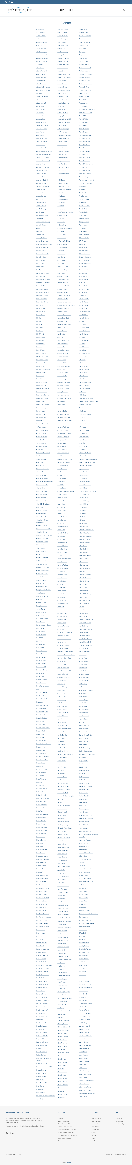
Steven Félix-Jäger (85, 825)
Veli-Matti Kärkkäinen (85, 1007)
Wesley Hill (82, 1064)
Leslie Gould (61, 950)
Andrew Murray (41, 173)
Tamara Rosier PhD (85, 869)
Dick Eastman (40, 837)
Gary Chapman (62, 32)
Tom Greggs (82, 968)
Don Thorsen (40, 853)
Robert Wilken (83, 597)
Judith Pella (61, 693)
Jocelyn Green (62, 498)
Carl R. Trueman (41, 437)
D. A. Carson (40, 615)
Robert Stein (83, 587)
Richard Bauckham (85, 485)
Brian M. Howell (41, 382)
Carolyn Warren (41, 446)
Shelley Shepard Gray (85, 751)
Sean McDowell (84, 716)
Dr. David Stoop (41, 894)
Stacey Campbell (84, 770)
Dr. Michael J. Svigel (42, 914)
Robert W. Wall (83, 591)
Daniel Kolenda (41, 663)
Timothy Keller (83, 955)
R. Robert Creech (84, 424)
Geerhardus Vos (62, 45)
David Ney (39, 766)
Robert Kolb (82, 571)
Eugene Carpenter (42, 1036)
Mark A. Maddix (62, 1046)
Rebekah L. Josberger (85, 465)
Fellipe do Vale (41, 1055)
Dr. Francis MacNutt (42, 898)
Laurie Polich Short (63, 918)
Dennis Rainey (41, 817)
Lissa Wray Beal (62, 985)
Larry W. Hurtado (62, 892)
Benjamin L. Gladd (42, 289)
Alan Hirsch (40, 68)
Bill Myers (39, 331)
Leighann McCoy (62, 940)
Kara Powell (61, 719)
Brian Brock (40, 376)
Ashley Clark (40, 235)
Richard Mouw (83, 498)
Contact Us (118, 1118)
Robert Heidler (83, 552)
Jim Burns (60, 472)
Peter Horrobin (83, 366)
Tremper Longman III (85, 987)
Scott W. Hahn (83, 712)
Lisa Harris (60, 969)
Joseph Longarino (63, 668)
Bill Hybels (39, 324)
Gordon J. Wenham (63, 90)
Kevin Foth (60, 802)
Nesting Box (95, 1129)
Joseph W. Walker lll (64, 671)
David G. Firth (40, 731)
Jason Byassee (62, 369)
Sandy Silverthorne (85, 677)
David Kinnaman (41, 753)
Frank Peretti (40, 1086)
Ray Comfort (83, 449)
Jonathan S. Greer (63, 648)
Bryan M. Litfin (41, 417)
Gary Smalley (61, 39)
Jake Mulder (61, 273)
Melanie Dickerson (85, 90)
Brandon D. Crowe (42, 356)
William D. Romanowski (86, 1080)
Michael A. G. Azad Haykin (87, 109)
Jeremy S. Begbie (63, 437)
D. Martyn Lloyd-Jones (43, 625)
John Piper (60, 584)
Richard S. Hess (84, 504)
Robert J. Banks (84, 558)
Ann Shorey (40, 212)
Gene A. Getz (61, 48)
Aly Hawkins (40, 113)
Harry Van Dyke (62, 164)
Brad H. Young (41, 350)
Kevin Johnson (62, 809)
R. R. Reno (82, 421)
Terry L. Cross (83, 901)
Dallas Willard (40, 631)
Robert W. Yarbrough (85, 594)
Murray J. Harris (84, 222)
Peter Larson (83, 372)
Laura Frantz (61, 898)
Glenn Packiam (62, 84)
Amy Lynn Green (41, 138)
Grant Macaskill (62, 100)
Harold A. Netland (63, 148)
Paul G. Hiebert (83, 334)
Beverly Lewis (40, 311)
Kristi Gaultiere (62, 854)
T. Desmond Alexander (86, 859)
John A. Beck (61, 510)
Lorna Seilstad (61, 1004)
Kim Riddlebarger (63, 822)
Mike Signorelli (83, 196)
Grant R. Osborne (63, 103)
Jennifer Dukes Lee (63, 417)
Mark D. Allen (61, 1065)
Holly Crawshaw (62, 199)
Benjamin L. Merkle (42, 292)
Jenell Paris (61, 404)
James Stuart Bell (63, 318)
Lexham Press (61, 953)
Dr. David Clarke (41, 891)
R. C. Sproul (82, 411)
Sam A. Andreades (84, 652)
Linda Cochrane (62, 956)
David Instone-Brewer (43, 744)
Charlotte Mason (41, 494)
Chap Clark (40, 462)
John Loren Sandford (64, 558)
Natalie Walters (83, 247)
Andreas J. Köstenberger (44, 151)
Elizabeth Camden (42, 971)
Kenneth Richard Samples (65, 796)
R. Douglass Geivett (85, 414)
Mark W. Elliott (62, 1094)
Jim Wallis (60, 485)
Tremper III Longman (85, 984)
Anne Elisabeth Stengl (43, 222)
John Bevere (61, 520)
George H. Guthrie (63, 58)
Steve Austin (82, 799)
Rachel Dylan (83, 433)
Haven (93, 1138)
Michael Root (83, 167)
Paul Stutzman (83, 356)
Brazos (94, 1135)
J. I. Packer (60, 231)
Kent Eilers (60, 799)
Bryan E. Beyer (41, 414)
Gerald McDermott (63, 74)
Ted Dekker (82, 888)
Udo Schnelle (83, 1000)
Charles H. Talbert (42, 478)
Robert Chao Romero (86, 533)
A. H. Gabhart (40, 32)
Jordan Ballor (61, 661)
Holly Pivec (61, 202)
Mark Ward (60, 1097)
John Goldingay (62, 549)
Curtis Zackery (41, 612)
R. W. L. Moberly (84, 430)
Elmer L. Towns (41, 994)
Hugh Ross (60, 206)
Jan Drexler (61, 334)
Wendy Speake (83, 1055)
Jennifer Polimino (63, 427)
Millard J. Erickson (84, 206)
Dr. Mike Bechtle (41, 920)
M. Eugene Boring (63, 1030)
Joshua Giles (61, 680)
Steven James (83, 828)
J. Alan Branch (62, 215)
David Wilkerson (41, 779)
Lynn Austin (61, 1017)
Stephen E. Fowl (84, 789)
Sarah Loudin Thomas (85, 690)
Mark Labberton (62, 1085)
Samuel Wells (83, 664)
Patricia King (83, 308)
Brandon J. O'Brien (42, 363)
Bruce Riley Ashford (42, 404)
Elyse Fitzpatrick (41, 997)
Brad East (39, 347)
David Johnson (41, 750)
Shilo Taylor (82, 757)
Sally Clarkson (83, 648)
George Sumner (62, 68)
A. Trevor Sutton (41, 42)
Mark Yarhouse (83, 32)
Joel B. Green (61, 504)
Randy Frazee (83, 446)
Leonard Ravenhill (63, 947)
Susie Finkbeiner (84, 846)
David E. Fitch (40, 715)
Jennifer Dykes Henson (64, 421)
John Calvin (61, 536)
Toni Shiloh (82, 971)
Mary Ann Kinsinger (85, 42)
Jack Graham (61, 257)
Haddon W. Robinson (64, 135)
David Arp (39, 702)
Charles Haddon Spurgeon (44, 481)
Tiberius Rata (83, 930)
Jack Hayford (61, 260)
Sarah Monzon (83, 693)
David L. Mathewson (42, 756)
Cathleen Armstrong (42, 456)
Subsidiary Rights (120, 1124)
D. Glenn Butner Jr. (42, 619)
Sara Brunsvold (83, 680)
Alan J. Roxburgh (41, 71)
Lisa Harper (61, 966)
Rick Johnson (83, 510)
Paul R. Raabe (83, 350)
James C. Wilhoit (62, 276)
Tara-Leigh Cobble (85, 878)
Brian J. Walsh (40, 379)
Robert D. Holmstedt (85, 536)
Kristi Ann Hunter (62, 850)
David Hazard (40, 737)
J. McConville (61, 238)
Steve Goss (82, 805)
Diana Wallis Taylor (42, 830)
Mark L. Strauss (62, 1081)
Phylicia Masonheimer (86, 398)
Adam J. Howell (41, 55)
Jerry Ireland (61, 440)
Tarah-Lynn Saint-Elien (86, 882)
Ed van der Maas (41, 943)
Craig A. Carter (41, 580)
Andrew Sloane (41, 183)
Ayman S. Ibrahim (42, 241)
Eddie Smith (40, 946)
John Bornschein (62, 526)
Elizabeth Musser (41, 981)
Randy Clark (82, 443)
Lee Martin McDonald (64, 927)
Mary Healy (82, 52)
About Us (61, 1118)
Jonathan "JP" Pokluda (64, 632)
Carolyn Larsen (41, 443)
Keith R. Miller (61, 767)
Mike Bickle (82, 186)
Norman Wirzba (84, 289)
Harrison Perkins (62, 157)
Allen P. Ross (40, 106)
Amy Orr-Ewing (41, 141)
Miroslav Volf (83, 209)
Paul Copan (82, 324)
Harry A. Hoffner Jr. (63, 161)
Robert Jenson (83, 562)
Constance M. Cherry (43, 567)
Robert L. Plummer (85, 578)
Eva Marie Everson (42, 1042)
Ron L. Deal (82, 610)
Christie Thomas (41, 526)
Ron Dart (81, 607)
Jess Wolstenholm (63, 453)
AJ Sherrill (39, 64)
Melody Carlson (84, 97)
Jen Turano (61, 401)
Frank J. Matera (41, 1073)
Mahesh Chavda (62, 1036)
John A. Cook (61, 514)
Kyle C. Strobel (62, 860)
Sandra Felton (83, 671)
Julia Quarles (61, 696)
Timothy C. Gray (84, 946)
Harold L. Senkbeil (63, 151)
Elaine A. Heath (41, 959)
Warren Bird (82, 1039)
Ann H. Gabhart (41, 206)
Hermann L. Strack (63, 186)
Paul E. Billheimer (84, 331)
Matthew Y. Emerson (85, 84)
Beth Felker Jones (42, 302)
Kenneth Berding (62, 783)
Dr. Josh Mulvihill (41, 904)
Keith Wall (60, 770)
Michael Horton (84, 129)
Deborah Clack (41, 795)
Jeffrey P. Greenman (64, 398)
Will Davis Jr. (83, 1068)
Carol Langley (40, 440)
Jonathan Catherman (64, 639)
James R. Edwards (63, 308)
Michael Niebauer (84, 151)
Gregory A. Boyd (62, 113)
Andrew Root (40, 177)
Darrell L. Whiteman (42, 686)
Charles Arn (40, 465)
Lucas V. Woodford (63, 1011)
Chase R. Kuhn (41, 498)
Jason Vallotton (62, 376)
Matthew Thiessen (84, 77)
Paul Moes (82, 344)
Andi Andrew (40, 145)
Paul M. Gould (83, 340)
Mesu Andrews (83, 103)
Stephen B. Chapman (85, 786)
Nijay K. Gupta (83, 279)
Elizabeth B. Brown (42, 968)
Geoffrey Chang (62, 52)
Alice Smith (40, 93)
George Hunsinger (63, 64)
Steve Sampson (84, 809)
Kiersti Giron (61, 815)
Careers (60, 1141)
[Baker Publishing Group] (18, 10)
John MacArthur (62, 568)
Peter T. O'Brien (84, 385)
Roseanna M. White (85, 623)
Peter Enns (82, 360)
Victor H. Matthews (85, 1013)
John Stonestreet (63, 603)
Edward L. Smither (42, 955)
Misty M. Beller (83, 212)
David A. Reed (40, 696)
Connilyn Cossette (42, 564)
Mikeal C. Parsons (84, 199)
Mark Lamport (62, 1088)
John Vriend (61, 610)
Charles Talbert (41, 488)
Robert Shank (83, 584)
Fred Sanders (40, 1092)
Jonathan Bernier (63, 635)
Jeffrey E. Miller (62, 392)
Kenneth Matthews (63, 786)
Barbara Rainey (41, 250)
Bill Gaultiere (40, 315)
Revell (93, 1141)
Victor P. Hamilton (84, 1016)
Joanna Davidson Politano (65, 491)
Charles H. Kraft (41, 475)
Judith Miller (61, 690)
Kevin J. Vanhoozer (63, 805)
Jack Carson (61, 254)
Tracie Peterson (84, 981)
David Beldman (41, 708)
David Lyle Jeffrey (42, 760)
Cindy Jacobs (40, 548)
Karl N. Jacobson (62, 735)
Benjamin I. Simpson (43, 283)
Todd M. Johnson (84, 962)
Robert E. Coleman (85, 539)
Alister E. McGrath (42, 97)
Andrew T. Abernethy (43, 186)
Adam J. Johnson (42, 58)
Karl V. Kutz (61, 738)
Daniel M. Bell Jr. (41, 670)
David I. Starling (41, 740)
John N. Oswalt (62, 578)
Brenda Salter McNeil (43, 369)
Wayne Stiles (83, 1052)
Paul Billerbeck (83, 321)
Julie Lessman (62, 706)
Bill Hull (38, 321)
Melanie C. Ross (84, 87)
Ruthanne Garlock (84, 635)
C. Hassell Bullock (42, 424)
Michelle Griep (83, 177)
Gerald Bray (61, 71)
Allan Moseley (40, 100)
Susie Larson (83, 850)
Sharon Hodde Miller (85, 735)
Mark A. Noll (61, 1049)
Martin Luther (83, 39)
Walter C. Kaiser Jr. (85, 1032)
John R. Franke (62, 587)
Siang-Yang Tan (83, 761)
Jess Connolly (62, 449)
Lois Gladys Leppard (63, 992)
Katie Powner (61, 761)
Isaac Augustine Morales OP (66, 212)
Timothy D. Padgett (85, 949)
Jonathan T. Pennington (65, 652)
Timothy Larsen (84, 959)
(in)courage (40, 29)
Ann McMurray (41, 209)
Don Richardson (41, 850)
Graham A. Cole (62, 97)
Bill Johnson (40, 328)
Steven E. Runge (84, 822)
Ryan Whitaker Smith (85, 642)
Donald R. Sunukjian (42, 859)
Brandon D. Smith (42, 360)
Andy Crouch (40, 190)
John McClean (62, 574)
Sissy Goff (82, 764)
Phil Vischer (82, 392)
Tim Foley (82, 936)
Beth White (39, 305)
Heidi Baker (61, 180)
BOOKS (70, 10)
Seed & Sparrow (96, 1121)
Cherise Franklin (41, 501)
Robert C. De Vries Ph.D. (86, 530)
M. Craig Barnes (62, 1024)
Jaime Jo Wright (62, 270)
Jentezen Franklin (63, 430)
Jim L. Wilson (61, 478)
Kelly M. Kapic (62, 777)
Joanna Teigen (62, 494)
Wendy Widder (83, 1058)
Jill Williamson (62, 469)
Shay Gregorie (83, 741)
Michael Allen (83, 116)
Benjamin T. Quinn (42, 295)
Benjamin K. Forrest (42, 286)
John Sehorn (61, 597)
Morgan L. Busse (84, 218)
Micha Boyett (83, 106)
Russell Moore (83, 626)
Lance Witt (60, 882)
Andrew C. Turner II (42, 157)
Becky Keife (40, 263)
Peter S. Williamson (85, 382)
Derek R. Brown (41, 827)
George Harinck (62, 61)
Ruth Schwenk (83, 632)
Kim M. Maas (61, 818)
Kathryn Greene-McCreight (66, 754)
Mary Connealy (83, 45)
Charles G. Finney (42, 472)
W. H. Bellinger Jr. (84, 1023)
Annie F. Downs (41, 225)
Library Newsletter (63, 1121)
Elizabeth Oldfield (42, 984)
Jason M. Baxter (62, 372)
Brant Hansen (40, 366)
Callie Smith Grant (42, 430)
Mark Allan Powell (63, 1053)
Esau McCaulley (41, 1032)
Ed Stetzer (39, 939)
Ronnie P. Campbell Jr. (86, 619)
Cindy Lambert (41, 551)
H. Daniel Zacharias (63, 122)
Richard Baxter (83, 488)
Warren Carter (83, 1042)
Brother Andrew (41, 392)
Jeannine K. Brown (63, 382)
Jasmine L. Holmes (63, 366)
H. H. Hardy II (61, 125)
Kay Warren (61, 764)
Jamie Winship (62, 331)
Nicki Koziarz (83, 273)
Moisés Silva (82, 215)
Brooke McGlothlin (42, 388)
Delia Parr (39, 811)
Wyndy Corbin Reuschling (87, 1093)
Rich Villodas (83, 478)
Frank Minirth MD (42, 1083)
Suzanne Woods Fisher (86, 853)
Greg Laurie (61, 106)
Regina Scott (83, 472)
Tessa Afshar (82, 907)
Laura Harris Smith (63, 902)
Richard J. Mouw (84, 494)
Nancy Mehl (82, 244)
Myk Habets (82, 228)
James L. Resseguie (63, 295)
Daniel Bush (40, 654)
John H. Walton (62, 552)
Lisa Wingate (61, 982)
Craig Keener (40, 593)
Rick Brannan (83, 507)
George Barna (61, 55)
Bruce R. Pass (40, 401)
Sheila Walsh (83, 745)
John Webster (61, 623)
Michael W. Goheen (85, 173)
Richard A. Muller (84, 481)
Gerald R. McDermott (64, 77)
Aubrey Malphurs (41, 238)
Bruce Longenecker (42, 398)
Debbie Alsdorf (41, 792)
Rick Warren (82, 514)
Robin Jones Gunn (84, 600)
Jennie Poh (61, 408)
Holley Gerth (61, 193)
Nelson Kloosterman (85, 263)
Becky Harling (40, 260)
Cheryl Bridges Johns (43, 504)
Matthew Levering (84, 71)
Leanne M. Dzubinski (64, 921)
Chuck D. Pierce (41, 545)
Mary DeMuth (83, 48)
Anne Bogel (40, 218)
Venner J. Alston (84, 1010)
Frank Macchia (41, 1076)
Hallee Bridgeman (63, 138)
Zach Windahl (83, 1096)
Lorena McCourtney (63, 1001)
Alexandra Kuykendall (43, 90)
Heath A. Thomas (63, 167)
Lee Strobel (61, 934)
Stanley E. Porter (84, 777)
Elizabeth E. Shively (42, 975)
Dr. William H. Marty (42, 927)
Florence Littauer (41, 1064)
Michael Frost (83, 125)
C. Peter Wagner (41, 427)
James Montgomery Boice (66, 305)
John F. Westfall (62, 546)
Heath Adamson (62, 170)
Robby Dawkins (84, 523)
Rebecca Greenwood (85, 456)
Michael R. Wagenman (86, 164)
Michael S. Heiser (84, 170)
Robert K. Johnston (85, 568)
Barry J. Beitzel (41, 257)
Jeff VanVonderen (63, 385)
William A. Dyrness (85, 1074)
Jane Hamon (61, 337)
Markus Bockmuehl (85, 36)
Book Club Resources (64, 1138)
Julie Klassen (61, 703)
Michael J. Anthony (85, 135)
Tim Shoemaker (84, 943)
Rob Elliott (82, 517)
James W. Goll (62, 321)
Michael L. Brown (84, 148)
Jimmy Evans (61, 488)
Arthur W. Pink (41, 228)
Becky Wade (40, 267)
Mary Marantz (83, 58)
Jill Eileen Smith (62, 465)
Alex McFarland (41, 84)
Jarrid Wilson (61, 360)
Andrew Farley (41, 164)
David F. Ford (40, 724)
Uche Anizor (83, 997)
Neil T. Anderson (84, 260)
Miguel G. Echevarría (85, 183)
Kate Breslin (61, 745)
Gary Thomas (61, 42)
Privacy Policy (109, 1154)
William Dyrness (84, 1084)
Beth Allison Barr (41, 299)
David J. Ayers (40, 747)
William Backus (83, 1077)
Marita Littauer (62, 1040)
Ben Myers (39, 270)
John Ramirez (61, 591)
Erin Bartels (40, 1029)
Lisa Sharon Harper (63, 976)
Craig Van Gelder (41, 606)
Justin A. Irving (62, 709)
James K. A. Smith (63, 286)
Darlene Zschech (41, 679)
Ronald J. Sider (83, 613)
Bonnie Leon (40, 344)
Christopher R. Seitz (42, 538)
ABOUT (61, 10)
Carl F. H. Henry (41, 433)
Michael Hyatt (83, 132)
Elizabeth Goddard (42, 978)
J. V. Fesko (60, 250)
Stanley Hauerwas (84, 780)
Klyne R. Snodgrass (63, 838)
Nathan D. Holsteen (85, 257)
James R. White (62, 311)
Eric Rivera (39, 1020)
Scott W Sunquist (84, 709)
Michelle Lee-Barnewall (86, 180)
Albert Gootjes (41, 77)
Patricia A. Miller (84, 299)
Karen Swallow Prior (64, 728)
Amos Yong (40, 132)
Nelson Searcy (83, 267)
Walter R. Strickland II (85, 1036)
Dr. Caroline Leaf (41, 885)
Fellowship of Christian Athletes (43, 1059)
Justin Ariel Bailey (63, 712)
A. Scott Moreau (41, 39)
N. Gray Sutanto (84, 238)
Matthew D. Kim (84, 64)
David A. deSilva (41, 692)
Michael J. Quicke (84, 141)
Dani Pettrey (40, 647)
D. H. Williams (40, 622)
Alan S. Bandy (40, 74)
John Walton (61, 619)
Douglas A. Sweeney (43, 869)
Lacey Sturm (61, 879)
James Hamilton (62, 283)
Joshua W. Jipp (62, 687)
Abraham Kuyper (41, 52)
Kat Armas (60, 741)
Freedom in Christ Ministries (45, 1096)
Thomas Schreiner (84, 927)
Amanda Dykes (41, 122)
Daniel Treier (40, 676)
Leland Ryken (61, 943)
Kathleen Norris (62, 751)
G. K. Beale (39, 1099)
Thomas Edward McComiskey (88, 914)
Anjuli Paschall (41, 202)
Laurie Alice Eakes (63, 915)
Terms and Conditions (120, 1154)
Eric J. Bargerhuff (42, 1010)
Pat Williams (82, 295)
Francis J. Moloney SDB (44, 1067)
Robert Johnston (84, 565)
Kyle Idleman (61, 863)
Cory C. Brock (41, 577)
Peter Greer (82, 363)
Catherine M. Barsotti (43, 453)
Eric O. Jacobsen (41, 1016)
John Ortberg (61, 581)
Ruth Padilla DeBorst (85, 629)
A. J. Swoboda (41, 36)
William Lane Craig (85, 1087)
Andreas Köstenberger (43, 154)
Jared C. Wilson (62, 353)
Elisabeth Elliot (41, 962)
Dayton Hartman (41, 789)
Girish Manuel (61, 80)
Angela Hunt (40, 199)
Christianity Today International (42, 521)
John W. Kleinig (62, 616)
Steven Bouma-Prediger (86, 815)
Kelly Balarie (61, 773)
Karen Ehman (61, 722)
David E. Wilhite (41, 721)
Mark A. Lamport (62, 1043)
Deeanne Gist (40, 808)
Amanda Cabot (41, 116)
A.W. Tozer (39, 45)
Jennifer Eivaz (61, 424)
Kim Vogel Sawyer (63, 825)
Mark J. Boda (61, 1075)
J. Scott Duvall (62, 244)
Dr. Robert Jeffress (42, 923)
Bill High (39, 318)
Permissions (119, 1121)
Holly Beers (61, 196)
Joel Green (61, 507)
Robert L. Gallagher (85, 574)
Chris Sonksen (41, 514)
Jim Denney (61, 475)
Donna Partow (41, 862)
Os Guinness (83, 292)
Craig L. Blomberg (42, 596)
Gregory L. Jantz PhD (64, 119)
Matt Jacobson (83, 61)
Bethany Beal (40, 308)
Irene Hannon (61, 209)
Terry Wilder (82, 904)
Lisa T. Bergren (62, 979)
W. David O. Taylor (84, 1020)
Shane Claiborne (84, 725)
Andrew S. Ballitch (42, 180)
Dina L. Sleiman (41, 840)
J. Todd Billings (62, 247)
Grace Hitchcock (63, 93)
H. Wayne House (62, 132)
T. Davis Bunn (83, 856)
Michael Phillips (84, 154)
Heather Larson (62, 177)
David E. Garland (41, 718)
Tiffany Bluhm (83, 933)
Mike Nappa (82, 190)
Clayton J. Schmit (42, 558)
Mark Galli (60, 1069)
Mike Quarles (83, 193)
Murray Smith (83, 225)
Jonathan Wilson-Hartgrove (66, 655)
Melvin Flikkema (84, 100)
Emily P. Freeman (42, 1003)
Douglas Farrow (41, 872)
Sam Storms (82, 655)
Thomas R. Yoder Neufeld (87, 923)
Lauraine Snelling (62, 905)
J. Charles (60, 218)
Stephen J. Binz (83, 793)
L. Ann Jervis (61, 873)
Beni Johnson (40, 276)
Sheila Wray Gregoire (85, 748)
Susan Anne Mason (85, 831)
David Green (40, 734)
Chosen (94, 1132)
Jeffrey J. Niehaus (63, 395)
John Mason (61, 571)
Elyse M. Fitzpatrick (42, 1000)
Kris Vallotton (61, 841)
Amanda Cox (40, 119)
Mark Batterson (62, 1056)
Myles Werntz (83, 231)
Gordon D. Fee (62, 87)
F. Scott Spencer (41, 1052)
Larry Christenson (63, 886)
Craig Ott (39, 599)
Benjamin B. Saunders (43, 279)
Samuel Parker (83, 658)
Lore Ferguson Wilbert (64, 998)
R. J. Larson (82, 417)
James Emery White (63, 279)
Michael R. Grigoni (85, 157)
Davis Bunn (40, 785)
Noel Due (82, 283)
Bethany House (96, 1124)
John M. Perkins (62, 565)
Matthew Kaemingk (85, 68)
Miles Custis (82, 202)
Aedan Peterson (41, 61)
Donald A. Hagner (42, 856)
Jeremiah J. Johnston (64, 433)
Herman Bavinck (62, 183)
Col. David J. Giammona (44, 561)
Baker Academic (96, 1118)
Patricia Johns (83, 305)
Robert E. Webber (84, 542)
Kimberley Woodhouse (64, 828)
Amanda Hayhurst (42, 125)
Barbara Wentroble (42, 254)
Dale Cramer (40, 628)
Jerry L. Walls (61, 443)
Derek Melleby (41, 821)
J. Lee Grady (61, 235)
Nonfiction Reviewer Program (67, 1129)
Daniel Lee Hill (41, 667)
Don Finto (39, 843)
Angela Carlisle (41, 196)
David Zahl (39, 782)
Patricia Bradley (84, 302)
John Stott (60, 607)
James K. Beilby (62, 289)
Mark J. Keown (62, 1078)
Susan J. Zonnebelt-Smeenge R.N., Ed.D (88, 836)
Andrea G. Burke (41, 148)
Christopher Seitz (42, 542)
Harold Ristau (61, 154)
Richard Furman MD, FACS (87, 491)
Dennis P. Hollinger (42, 814)
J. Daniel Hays (62, 225)
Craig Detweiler (41, 586)
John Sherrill (61, 600)
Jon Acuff (60, 629)
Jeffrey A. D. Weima (63, 388)
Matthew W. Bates (84, 80)
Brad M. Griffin (41, 353)
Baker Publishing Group (44, 244)
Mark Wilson (83, 29)
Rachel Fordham (84, 437)
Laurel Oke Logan (63, 908)
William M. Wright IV (85, 1090)
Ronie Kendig (83, 616)
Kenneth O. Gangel (63, 789)
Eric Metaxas (40, 1013)
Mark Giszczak (62, 1072)
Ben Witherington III (42, 273)
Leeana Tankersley (63, 937)
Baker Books (95, 1127)
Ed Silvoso (39, 936)
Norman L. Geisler (84, 286)
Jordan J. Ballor (62, 664)
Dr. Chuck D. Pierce (42, 888)
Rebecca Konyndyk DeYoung (88, 459)
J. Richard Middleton (64, 241)
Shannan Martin (84, 728)
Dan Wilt (39, 641)
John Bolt (60, 523)
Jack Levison (61, 263)
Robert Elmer (83, 546)
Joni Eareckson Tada (64, 658)
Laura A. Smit (61, 895)
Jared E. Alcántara (63, 356)
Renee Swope (83, 475)
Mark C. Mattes (62, 1059)
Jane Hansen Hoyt (63, 340)
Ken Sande (60, 780)
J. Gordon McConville (64, 228)
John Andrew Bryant (64, 517)
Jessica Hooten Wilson (64, 459)
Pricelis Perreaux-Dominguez (88, 401)
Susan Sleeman (83, 843)
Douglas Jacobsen (42, 875)
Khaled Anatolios (62, 812)
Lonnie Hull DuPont (63, 995)
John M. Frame (62, 562)
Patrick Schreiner (84, 311)
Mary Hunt (82, 55)
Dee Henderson (41, 805)
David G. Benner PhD (43, 728)
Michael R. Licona (84, 161)
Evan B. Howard (41, 1045)
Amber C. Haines (41, 129)
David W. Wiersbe (42, 776)
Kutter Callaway (62, 857)
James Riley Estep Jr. (64, 315)
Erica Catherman (41, 1026)
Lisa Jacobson (62, 972)
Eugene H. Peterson (42, 1039)
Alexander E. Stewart (43, 87)
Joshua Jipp (61, 684)
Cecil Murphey (41, 459)
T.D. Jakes (82, 865)
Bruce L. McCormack (43, 395)
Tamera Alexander (84, 872)
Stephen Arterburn (84, 783)
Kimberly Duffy (62, 831)
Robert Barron (83, 526)
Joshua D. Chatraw (63, 677)
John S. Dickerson (63, 594)
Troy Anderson (83, 991)
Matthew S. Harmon (85, 74)
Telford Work (83, 891)
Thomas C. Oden (84, 910)
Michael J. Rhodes (84, 145)
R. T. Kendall (82, 427)
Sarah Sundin (83, 696)
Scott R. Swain (83, 706)
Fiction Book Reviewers (65, 1127)
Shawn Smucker (84, 738)
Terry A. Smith (83, 894)
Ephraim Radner (41, 1007)
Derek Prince (40, 824)
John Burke (61, 530)
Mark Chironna (62, 1062)
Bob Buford (40, 340)
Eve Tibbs (39, 1048)
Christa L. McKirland (42, 517)
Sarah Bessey (83, 684)
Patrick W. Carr (83, 315)
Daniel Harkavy (41, 657)
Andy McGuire (41, 193)
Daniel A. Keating (41, 651)
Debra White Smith (42, 798)
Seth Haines (82, 722)
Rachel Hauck (83, 440)
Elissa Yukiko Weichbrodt (44, 965)
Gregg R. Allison (62, 109)
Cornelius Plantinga (42, 570)
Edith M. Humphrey (42, 949)
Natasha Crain (83, 250)
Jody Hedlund (61, 501)
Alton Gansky (40, 109)
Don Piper (39, 846)
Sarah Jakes (82, 687)
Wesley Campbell (84, 1061)
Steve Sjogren (83, 812)
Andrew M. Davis (41, 170)
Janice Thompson (63, 350)
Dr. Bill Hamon (41, 882)
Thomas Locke (83, 917)
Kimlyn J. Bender (62, 834)
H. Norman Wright (63, 129)
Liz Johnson (61, 988)
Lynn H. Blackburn (63, 1020)
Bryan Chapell (40, 411)
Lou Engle (60, 1008)
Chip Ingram (40, 507)
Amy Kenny (40, 135)
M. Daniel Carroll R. (63, 1027)
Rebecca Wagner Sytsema (87, 462)
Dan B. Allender (41, 635)
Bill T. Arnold (40, 334)
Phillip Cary (82, 395)
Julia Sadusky (61, 700)
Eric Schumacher (42, 1023)
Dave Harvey (40, 689)
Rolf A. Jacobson (84, 603)
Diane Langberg (41, 833)
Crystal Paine (40, 609)
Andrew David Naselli (43, 161)
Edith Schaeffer (41, 952)
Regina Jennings (84, 469)
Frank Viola (39, 1089)
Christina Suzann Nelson (44, 529)
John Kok (60, 555)
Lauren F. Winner (62, 911)
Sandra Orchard (84, 674)
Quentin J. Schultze (85, 404)
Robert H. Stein (83, 549)
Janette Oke (61, 347)
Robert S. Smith (84, 581)
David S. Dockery (42, 769)
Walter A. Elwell (84, 1029)
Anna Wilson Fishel (42, 215)
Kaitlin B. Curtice (62, 716)
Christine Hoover (42, 532)
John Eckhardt (62, 542)
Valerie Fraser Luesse (85, 1003)
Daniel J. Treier (41, 660)
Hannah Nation (62, 141)
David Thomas (41, 772)
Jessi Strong (61, 456)
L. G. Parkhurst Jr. (63, 876)
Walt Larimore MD (84, 1026)
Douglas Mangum (42, 878)
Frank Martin (40, 1080)
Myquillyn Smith (84, 235)
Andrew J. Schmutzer (43, 167)
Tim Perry (82, 939)
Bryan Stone (40, 421)
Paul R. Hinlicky (84, 347)
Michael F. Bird (83, 119)
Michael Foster (83, 122)
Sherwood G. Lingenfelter (87, 754)
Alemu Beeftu (40, 80)
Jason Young (61, 379)
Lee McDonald (62, 931)
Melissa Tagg (83, 93)
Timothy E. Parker (84, 952)
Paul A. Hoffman (84, 318)
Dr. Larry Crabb (41, 910)
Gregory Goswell (63, 116)
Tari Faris (81, 885)
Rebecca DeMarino (85, 453)
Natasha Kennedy (84, 254)
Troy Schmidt (83, 994)
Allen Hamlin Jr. (41, 103)
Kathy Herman (62, 757)
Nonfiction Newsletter (64, 1124)
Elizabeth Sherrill (41, 987)
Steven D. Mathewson (86, 818)
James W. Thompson (64, 324)
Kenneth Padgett (62, 793)
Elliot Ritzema (40, 991)
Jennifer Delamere (63, 414)
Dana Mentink (40, 644)
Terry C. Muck (83, 898)
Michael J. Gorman (85, 138)
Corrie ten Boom (42, 574)
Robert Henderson (85, 555)
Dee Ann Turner (41, 801)
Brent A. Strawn (41, 372)
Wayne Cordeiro (84, 1048)
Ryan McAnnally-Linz (85, 639)
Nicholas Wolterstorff (85, 270)
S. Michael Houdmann (86, 645)
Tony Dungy (82, 975)
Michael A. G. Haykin (85, 113)
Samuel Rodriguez (84, 661)
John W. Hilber (62, 613)
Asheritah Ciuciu (41, 231)
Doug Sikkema (41, 865)
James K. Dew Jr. (63, 292)
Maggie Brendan (62, 1033)
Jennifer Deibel (62, 411)
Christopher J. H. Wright (44, 535)
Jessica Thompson (63, 462)
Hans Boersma (62, 145)
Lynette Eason (61, 1014)
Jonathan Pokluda (63, 645)
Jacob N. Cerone (63, 267)
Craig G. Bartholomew (43, 590)
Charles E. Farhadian (42, 469)
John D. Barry (61, 539)
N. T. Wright (82, 241)
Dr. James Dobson (42, 901)
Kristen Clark (61, 844)
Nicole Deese (83, 276)
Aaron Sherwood (41, 48)
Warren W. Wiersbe (85, 1045)
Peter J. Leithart (84, 369)
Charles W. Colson (42, 491)
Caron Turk (39, 449)
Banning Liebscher (42, 247)
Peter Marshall (83, 376)
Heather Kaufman (63, 173)
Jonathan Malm (62, 642)
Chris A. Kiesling (41, 510)
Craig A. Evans (41, 583)
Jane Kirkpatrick (62, 344)
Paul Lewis (82, 337)
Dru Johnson (40, 930)
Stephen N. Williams (85, 796)
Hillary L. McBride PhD (64, 190)
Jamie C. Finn (61, 328)
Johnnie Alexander (63, 626)
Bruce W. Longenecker (43, 408)
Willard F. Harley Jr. (85, 1071)
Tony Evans (82, 978)
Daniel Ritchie (40, 673)
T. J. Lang (81, 862)
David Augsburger (42, 705)
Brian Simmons (41, 385)
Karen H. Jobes (62, 725)
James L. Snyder (62, 299)
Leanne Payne (61, 924)
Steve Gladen (83, 802)
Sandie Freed (83, 668)
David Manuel (40, 763)
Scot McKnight (83, 700)
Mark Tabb (60, 1091)
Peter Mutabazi (83, 379)
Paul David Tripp (84, 328)
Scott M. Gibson (84, 703)
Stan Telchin (82, 773)
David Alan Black (41, 699)
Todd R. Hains (83, 965)
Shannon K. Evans (84, 732)
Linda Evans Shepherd (64, 959)
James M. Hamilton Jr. (64, 302)
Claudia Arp (40, 554)
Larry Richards (62, 889)
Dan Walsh (39, 638)
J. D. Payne (61, 222)
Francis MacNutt (41, 1070)
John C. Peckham (63, 533)
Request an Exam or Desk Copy (67, 1135)
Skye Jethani (83, 767)
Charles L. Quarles (42, 485)
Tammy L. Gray (83, 875)
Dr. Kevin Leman (41, 907)
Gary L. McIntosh (62, 36)
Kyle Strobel (61, 870)
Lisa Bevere (61, 963)
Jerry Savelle (61, 446)
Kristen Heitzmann (63, 847)
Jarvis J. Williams (62, 363)
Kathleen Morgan (63, 748)
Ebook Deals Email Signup (66, 1132)
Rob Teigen (82, 520)
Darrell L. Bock (41, 683)
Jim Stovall (61, 481)
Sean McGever (83, 719)
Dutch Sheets (40, 933)
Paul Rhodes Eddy (84, 353)
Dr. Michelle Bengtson (43, 917)
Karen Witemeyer (63, 732)
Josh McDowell (62, 674)
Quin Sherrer (83, 408)
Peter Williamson (84, 388)
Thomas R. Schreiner (85, 920)
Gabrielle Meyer (62, 29)
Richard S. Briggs (84, 501)
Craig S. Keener (41, 602)
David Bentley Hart (42, 712)
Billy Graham (40, 337)
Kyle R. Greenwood (63, 866)
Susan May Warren (85, 840)
